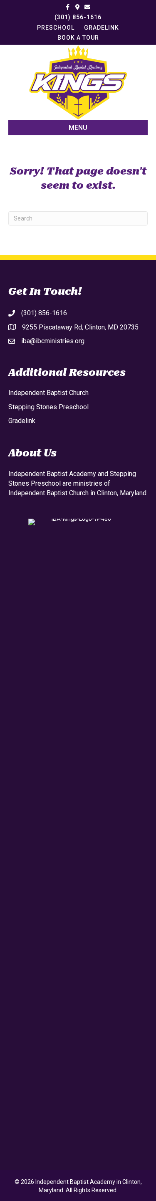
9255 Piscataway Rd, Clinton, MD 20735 (80, 327)
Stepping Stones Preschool (48, 407)
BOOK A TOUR (78, 37)
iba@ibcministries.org (52, 341)
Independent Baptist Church (48, 393)
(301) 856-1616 (78, 17)
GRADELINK (101, 27)
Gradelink (21, 421)
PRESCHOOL (55, 27)
